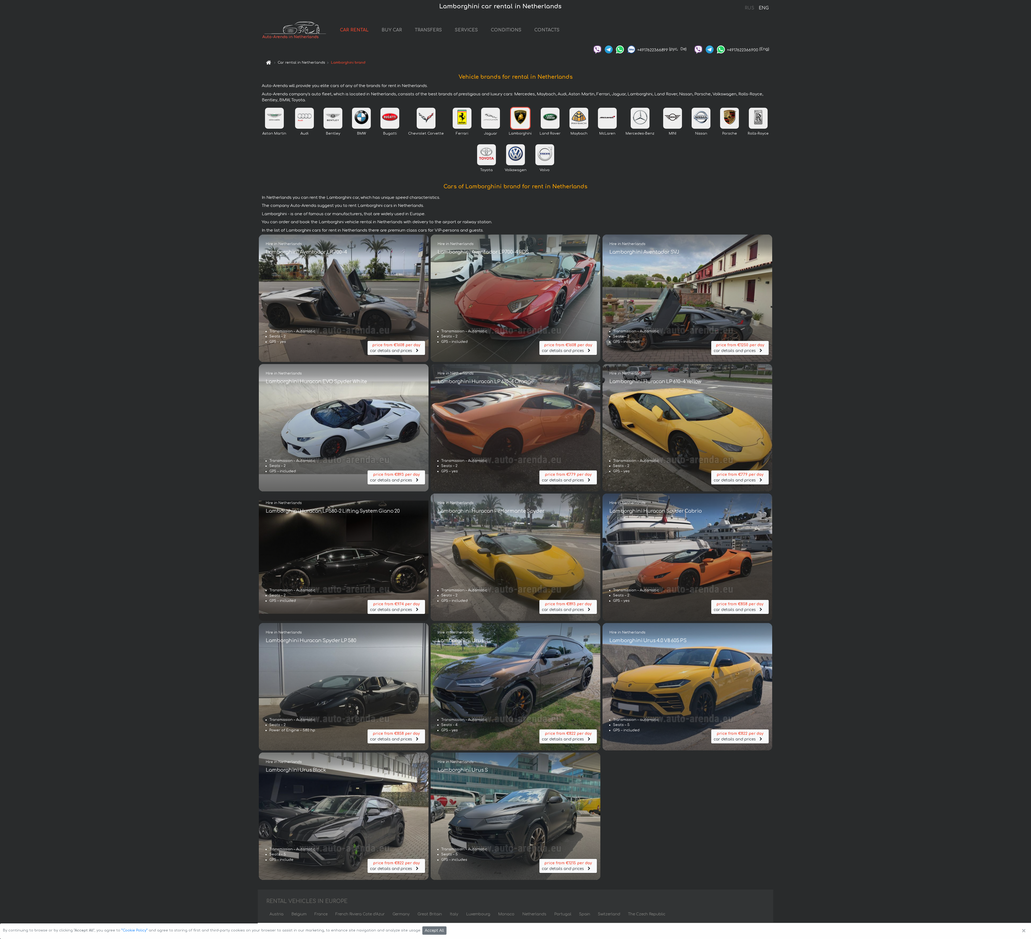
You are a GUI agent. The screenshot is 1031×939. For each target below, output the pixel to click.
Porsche (729, 133)
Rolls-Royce (758, 133)
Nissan (701, 133)
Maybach (579, 133)
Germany (401, 914)
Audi (304, 133)
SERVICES (466, 30)
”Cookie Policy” (134, 930)
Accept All (434, 931)
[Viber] (597, 49)
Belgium (299, 914)
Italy (454, 914)
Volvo (545, 170)
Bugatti (390, 133)
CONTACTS (547, 30)
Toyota (486, 170)
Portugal (562, 914)
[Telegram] (609, 49)
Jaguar (490, 133)
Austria (277, 914)
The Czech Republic (646, 914)
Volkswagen (516, 170)
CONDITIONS (506, 30)
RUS (749, 8)
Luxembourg (478, 914)
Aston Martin (274, 133)
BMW (361, 133)
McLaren (607, 133)
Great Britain (430, 914)
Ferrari (462, 133)
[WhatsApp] (620, 49)
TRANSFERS (428, 30)
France (321, 914)
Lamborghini (520, 133)
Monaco (506, 914)
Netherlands (534, 914)
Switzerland (609, 914)
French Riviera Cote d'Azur (360, 914)
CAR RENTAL (354, 30)
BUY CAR (392, 30)
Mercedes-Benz (640, 133)
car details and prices (395, 348)
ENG (763, 8)
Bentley (333, 133)
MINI (672, 133)
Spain (584, 914)
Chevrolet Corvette (426, 133)
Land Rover (550, 133)
